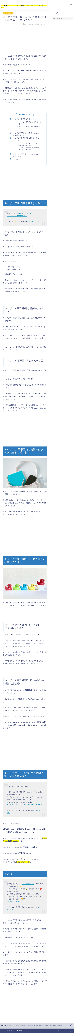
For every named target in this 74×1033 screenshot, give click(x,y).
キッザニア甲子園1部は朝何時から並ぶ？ (30, 123)
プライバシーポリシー (10, 1030)
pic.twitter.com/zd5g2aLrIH (16, 901)
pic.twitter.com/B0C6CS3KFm (17, 216)
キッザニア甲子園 (8, 13)
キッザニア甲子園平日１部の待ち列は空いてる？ (26, 139)
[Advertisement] (25, 41)
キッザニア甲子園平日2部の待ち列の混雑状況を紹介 (29, 148)
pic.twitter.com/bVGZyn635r (33, 804)
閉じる (31, 115)
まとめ (15, 159)
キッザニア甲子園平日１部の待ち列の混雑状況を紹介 (29, 144)
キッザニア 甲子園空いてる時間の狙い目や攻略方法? (26, 155)
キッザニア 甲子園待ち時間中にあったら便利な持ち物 (26, 134)
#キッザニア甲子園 (25, 213)
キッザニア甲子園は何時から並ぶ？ (25, 119)
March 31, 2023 (34, 221)
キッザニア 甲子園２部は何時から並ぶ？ (30, 127)
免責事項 (21, 1030)
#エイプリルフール (18, 804)
